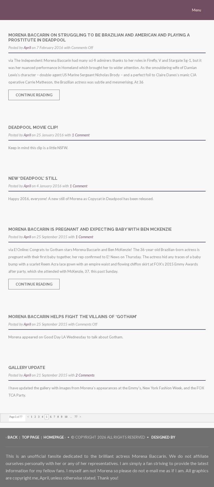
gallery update (26, 367)
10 (66, 416)
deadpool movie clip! (33, 127)
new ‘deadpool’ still (32, 178)
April (27, 47)
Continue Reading (34, 95)
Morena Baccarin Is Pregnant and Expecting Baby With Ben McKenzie (90, 229)
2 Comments (85, 375)
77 (76, 416)
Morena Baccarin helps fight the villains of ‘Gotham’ (72, 316)
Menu (197, 10)
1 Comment (80, 135)
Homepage (53, 437)
